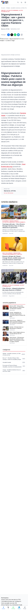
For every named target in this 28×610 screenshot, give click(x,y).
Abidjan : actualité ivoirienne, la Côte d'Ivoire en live (12, 11)
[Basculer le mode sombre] (21, 2)
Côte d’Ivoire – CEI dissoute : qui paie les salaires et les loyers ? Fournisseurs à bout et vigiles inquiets (17, 339)
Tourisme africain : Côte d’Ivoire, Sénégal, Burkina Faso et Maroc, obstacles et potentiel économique (13, 225)
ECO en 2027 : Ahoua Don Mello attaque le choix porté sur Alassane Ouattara (17, 307)
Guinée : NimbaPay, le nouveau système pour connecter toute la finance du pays (17, 314)
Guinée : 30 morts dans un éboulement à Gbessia (16, 327)
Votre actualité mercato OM (9, 603)
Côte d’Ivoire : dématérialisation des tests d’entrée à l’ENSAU (13, 289)
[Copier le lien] (21, 34)
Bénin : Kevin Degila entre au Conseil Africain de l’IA (17, 333)
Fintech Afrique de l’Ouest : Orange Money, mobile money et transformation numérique (13, 258)
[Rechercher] (18, 2)
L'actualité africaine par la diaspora (11, 601)
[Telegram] (18, 34)
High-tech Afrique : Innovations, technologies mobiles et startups (12, 254)
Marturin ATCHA (10, 191)
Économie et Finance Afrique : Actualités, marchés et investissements (13, 221)
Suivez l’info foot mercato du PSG (11, 599)
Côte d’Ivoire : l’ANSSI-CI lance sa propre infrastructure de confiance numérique (17, 322)
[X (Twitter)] (11, 34)
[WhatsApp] (15, 34)
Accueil (3, 8)
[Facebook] (8, 34)
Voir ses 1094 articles (8, 193)
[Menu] (25, 2)
